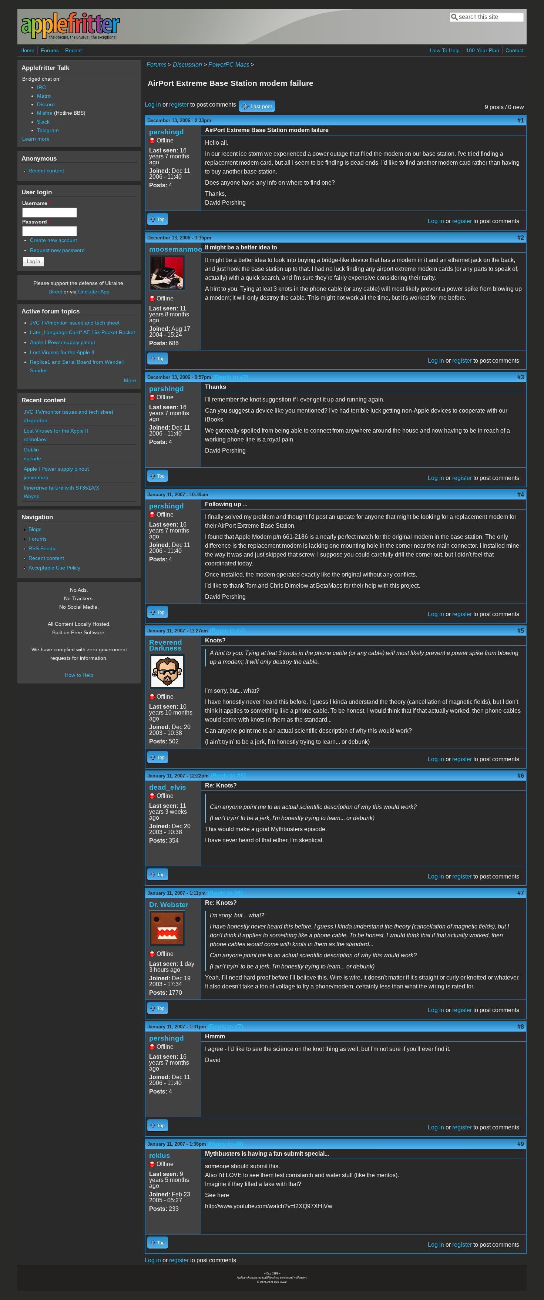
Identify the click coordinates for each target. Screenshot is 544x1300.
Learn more (36, 139)
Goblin (31, 450)
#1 (520, 120)
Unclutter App (94, 292)
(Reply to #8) (225, 1144)
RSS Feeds (41, 548)
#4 (520, 494)
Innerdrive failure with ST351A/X (61, 488)
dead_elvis (167, 787)
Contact (515, 50)
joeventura (36, 477)
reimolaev (35, 439)
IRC (41, 87)
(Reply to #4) (227, 631)
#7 (520, 893)
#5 (520, 631)
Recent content (46, 171)
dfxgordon (35, 420)
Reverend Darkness (165, 645)
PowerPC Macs (228, 64)
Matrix (44, 96)
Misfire (45, 113)
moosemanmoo (175, 249)
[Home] (70, 38)
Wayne (32, 496)
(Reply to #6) (225, 893)
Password (36, 222)
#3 (520, 377)
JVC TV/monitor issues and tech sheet (75, 323)
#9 (520, 1144)
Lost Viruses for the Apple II (62, 352)
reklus (159, 1155)
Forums (50, 50)
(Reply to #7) (225, 1027)
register (179, 104)
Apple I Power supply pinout (62, 342)
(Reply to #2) (230, 377)
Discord (46, 104)
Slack (43, 122)
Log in (153, 104)
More (130, 380)
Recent (73, 50)
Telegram (48, 130)
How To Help (445, 50)
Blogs (34, 529)
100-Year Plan (482, 50)
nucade (32, 458)
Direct (55, 292)
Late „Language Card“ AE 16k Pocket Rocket (82, 332)
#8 (520, 1027)
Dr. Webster (168, 904)
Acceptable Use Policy (54, 568)
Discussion (187, 64)
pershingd (166, 132)
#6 (520, 776)
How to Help (79, 675)
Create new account (53, 240)
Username (36, 203)
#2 (520, 238)
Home (27, 50)
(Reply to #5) (228, 776)
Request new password (57, 250)
